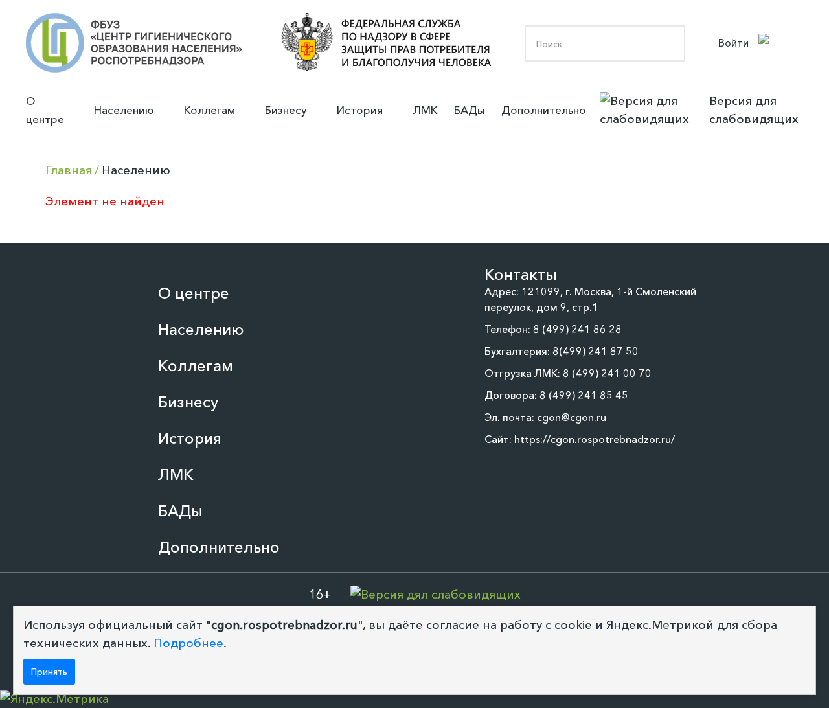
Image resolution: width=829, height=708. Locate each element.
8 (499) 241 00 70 (607, 373)
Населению (124, 110)
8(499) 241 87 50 (595, 351)
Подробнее (188, 642)
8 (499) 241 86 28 (577, 329)
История (360, 110)
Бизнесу (286, 110)
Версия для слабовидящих (754, 109)
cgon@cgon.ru (571, 417)
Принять (49, 672)
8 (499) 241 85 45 (583, 395)
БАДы (469, 110)
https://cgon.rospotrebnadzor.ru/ (594, 439)
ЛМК (425, 110)
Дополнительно (543, 110)
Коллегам (209, 110)
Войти (733, 42)
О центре (45, 110)
